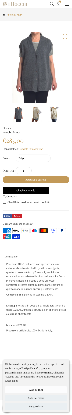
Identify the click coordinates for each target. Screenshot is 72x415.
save (18, 216)
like (8, 216)
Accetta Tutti (36, 389)
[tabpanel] (18, 114)
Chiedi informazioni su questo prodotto (28, 202)
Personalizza (36, 406)
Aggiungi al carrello (36, 179)
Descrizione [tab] (11, 256)
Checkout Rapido (25, 190)
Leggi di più (11, 380)
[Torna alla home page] (4, 14)
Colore (6, 158)
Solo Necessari (36, 398)
